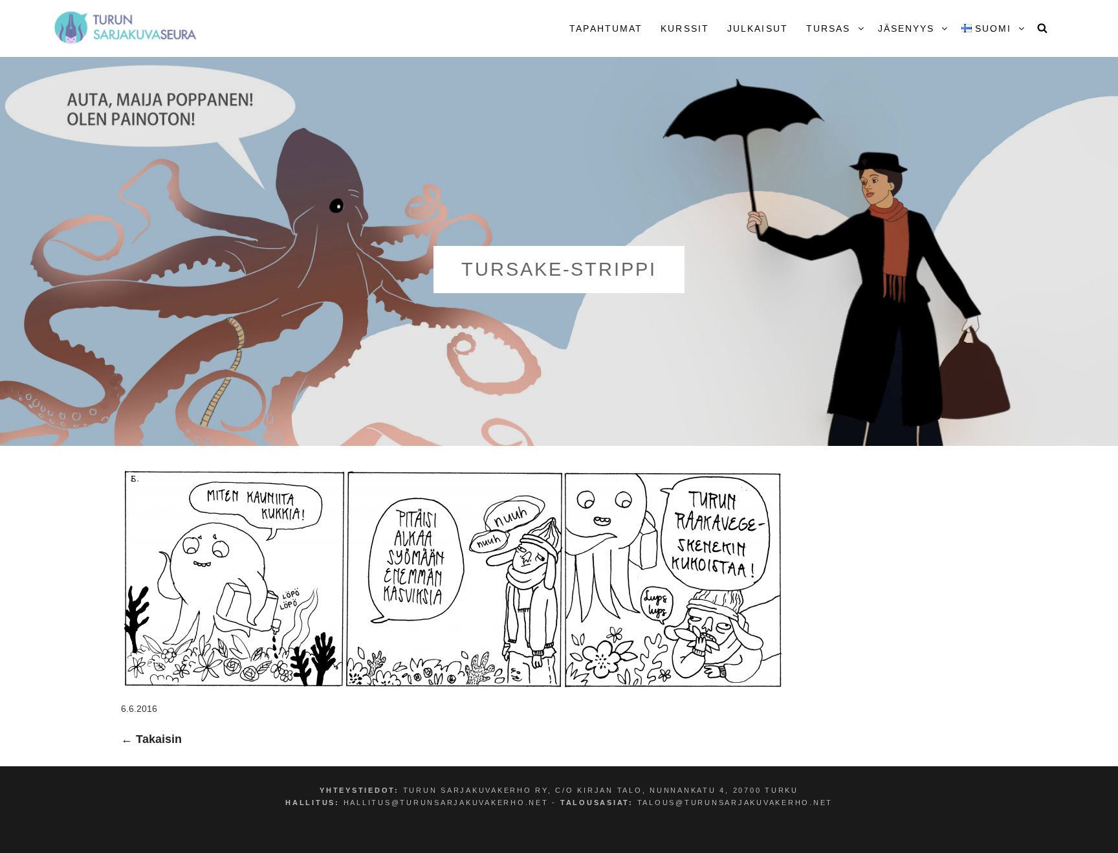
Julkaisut (757, 28)
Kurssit (685, 28)
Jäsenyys (906, 28)
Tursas (828, 28)
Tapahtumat (605, 28)
